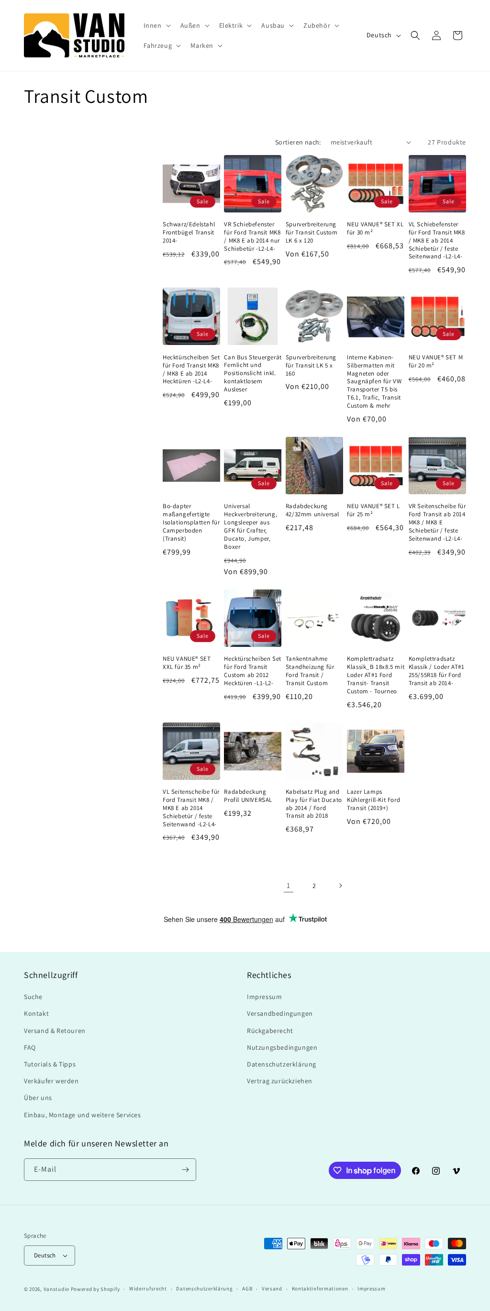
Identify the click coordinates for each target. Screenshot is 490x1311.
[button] (156, 25)
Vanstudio (56, 1289)
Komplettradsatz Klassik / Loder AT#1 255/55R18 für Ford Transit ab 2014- (437, 671)
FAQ (30, 1047)
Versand (272, 1288)
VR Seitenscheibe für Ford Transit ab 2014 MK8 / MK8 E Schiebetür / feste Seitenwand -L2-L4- (437, 522)
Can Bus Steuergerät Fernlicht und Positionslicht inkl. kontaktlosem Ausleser (252, 374)
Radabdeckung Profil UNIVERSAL (248, 796)
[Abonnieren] (185, 1169)
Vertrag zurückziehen (279, 1081)
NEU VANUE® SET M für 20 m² (436, 361)
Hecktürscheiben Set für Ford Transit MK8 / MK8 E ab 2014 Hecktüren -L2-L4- (191, 370)
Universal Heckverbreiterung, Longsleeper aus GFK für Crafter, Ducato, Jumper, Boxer (250, 526)
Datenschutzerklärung (281, 1064)
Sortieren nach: (298, 142)
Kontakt (36, 1013)
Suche (33, 996)
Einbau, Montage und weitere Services (82, 1115)
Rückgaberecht (270, 1030)
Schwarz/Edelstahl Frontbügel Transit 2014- (189, 232)
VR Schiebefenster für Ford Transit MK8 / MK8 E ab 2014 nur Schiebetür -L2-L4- (252, 237)
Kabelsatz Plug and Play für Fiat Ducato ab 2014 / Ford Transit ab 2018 (314, 804)
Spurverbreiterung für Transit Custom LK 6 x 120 (312, 232)
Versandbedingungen (280, 1013)
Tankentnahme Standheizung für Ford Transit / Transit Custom (310, 671)
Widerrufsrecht (148, 1288)
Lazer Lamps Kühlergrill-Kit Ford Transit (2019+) (373, 800)
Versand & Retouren (55, 1030)
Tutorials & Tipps (50, 1064)
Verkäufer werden (51, 1081)
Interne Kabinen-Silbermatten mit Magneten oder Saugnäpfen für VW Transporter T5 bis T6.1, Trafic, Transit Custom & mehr (374, 382)
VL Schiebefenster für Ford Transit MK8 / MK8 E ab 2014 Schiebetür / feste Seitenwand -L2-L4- (437, 241)
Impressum (264, 996)
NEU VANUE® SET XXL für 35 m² (187, 663)
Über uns (38, 1097)
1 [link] (288, 885)
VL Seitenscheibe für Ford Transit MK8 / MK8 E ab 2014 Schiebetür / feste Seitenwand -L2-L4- (191, 808)
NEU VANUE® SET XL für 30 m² (375, 228)
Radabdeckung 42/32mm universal (312, 510)
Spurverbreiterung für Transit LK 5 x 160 (311, 366)
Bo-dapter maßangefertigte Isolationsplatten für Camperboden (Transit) (191, 522)
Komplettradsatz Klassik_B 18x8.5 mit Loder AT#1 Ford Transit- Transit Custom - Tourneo (375, 675)
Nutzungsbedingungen (282, 1047)
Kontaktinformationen (320, 1288)
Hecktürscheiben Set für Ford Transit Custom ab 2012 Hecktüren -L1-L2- (252, 671)
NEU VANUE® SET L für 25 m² (373, 510)
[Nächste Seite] (340, 885)
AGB (247, 1288)
